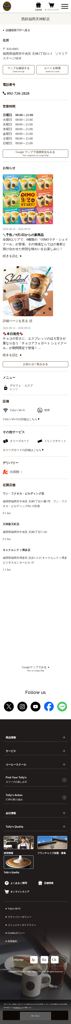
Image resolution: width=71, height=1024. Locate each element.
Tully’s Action (14, 797)
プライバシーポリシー (19, 917)
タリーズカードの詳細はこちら (22, 450)
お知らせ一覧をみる (35, 364)
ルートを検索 (52, 70)
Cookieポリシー (16, 933)
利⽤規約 (12, 941)
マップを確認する (18, 70)
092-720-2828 (17, 93)
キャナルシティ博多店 (16, 550)
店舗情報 (48, 883)
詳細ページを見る (15, 321)
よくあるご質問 (18, 883)
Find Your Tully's (16, 779)
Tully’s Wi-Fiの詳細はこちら (20, 419)
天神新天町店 (11, 524)
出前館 (15, 471)
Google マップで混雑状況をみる (35, 153)
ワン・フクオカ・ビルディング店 (23, 493)
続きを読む (11, 256)
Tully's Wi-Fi (14, 909)
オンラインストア (19, 891)
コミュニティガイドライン (22, 925)
